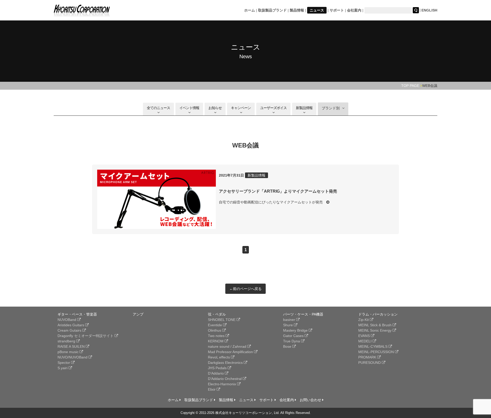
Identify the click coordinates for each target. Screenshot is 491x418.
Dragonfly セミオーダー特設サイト (86, 336)
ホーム (249, 10)
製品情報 (297, 10)
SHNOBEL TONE (222, 320)
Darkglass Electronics (226, 363)
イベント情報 (189, 108)
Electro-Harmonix (222, 384)
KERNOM (216, 341)
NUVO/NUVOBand (73, 357)
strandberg (67, 341)
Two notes (217, 336)
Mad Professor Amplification (231, 352)
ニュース (317, 10)
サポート (337, 10)
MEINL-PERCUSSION (376, 352)
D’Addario (216, 373)
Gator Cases (294, 336)
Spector (64, 363)
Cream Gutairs (70, 330)
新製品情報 (304, 108)
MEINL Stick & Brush (375, 325)
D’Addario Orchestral (225, 379)
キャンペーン (241, 108)
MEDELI (365, 341)
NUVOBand (67, 320)
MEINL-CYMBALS (373, 346)
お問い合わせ (311, 400)
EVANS (364, 336)
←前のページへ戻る (245, 289)
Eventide (215, 325)
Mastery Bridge (296, 330)
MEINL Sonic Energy (375, 330)
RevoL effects (219, 357)
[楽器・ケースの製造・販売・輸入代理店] (82, 13)
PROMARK (367, 357)
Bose (287, 346)
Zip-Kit (364, 320)
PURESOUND (370, 363)
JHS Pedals (218, 368)
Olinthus (215, 330)
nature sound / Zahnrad (227, 346)
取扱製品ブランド (272, 10)
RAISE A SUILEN (72, 346)
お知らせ (215, 108)
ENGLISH (429, 10)
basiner (289, 320)
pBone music (69, 352)
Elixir (212, 389)
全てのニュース (158, 108)
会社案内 (354, 10)
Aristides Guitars (71, 325)
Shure (288, 325)
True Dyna (292, 341)
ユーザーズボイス (273, 108)
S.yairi (63, 368)
